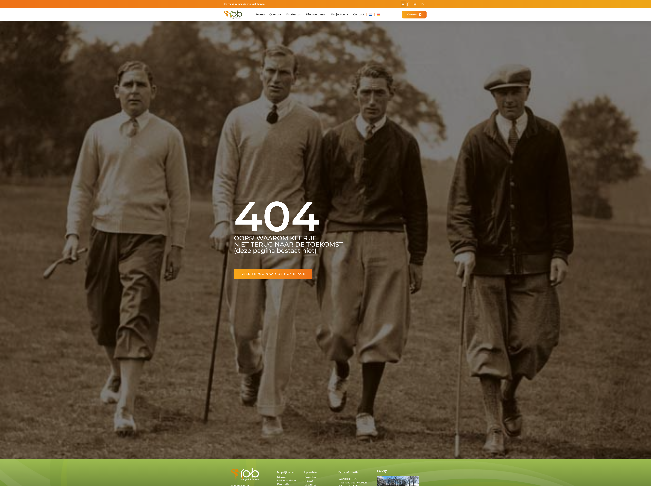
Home (260, 14)
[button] (403, 4)
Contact (358, 14)
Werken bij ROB (348, 478)
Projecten (338, 14)
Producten (293, 14)
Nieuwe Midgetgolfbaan (286, 478)
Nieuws (308, 480)
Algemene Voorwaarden (353, 482)
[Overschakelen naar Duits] (378, 14)
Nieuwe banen (316, 14)
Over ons (275, 14)
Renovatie (283, 484)
